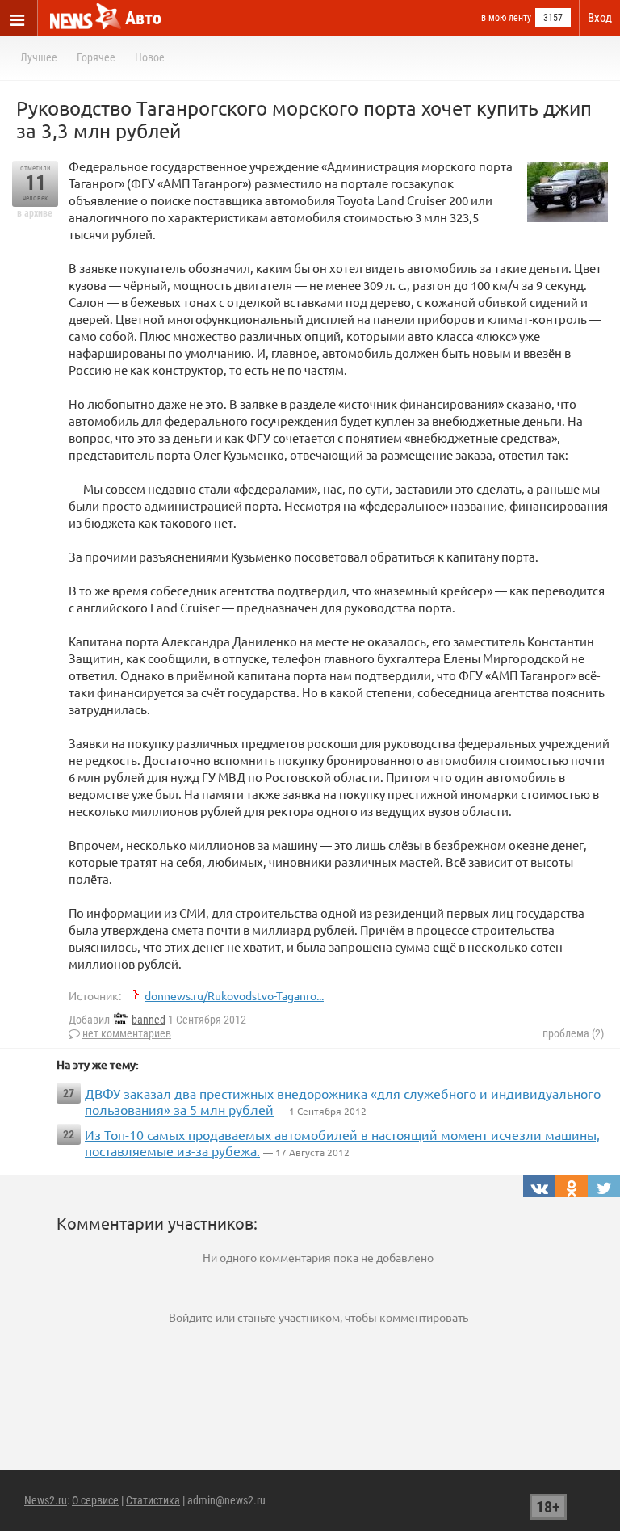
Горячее (96, 57)
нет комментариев (126, 1033)
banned (148, 1019)
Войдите (191, 1317)
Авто (143, 18)
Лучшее (38, 57)
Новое (150, 57)
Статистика (153, 1500)
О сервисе (95, 1500)
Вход (600, 18)
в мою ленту (506, 17)
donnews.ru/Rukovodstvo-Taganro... (234, 995)
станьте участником (288, 1317)
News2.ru (45, 1500)
